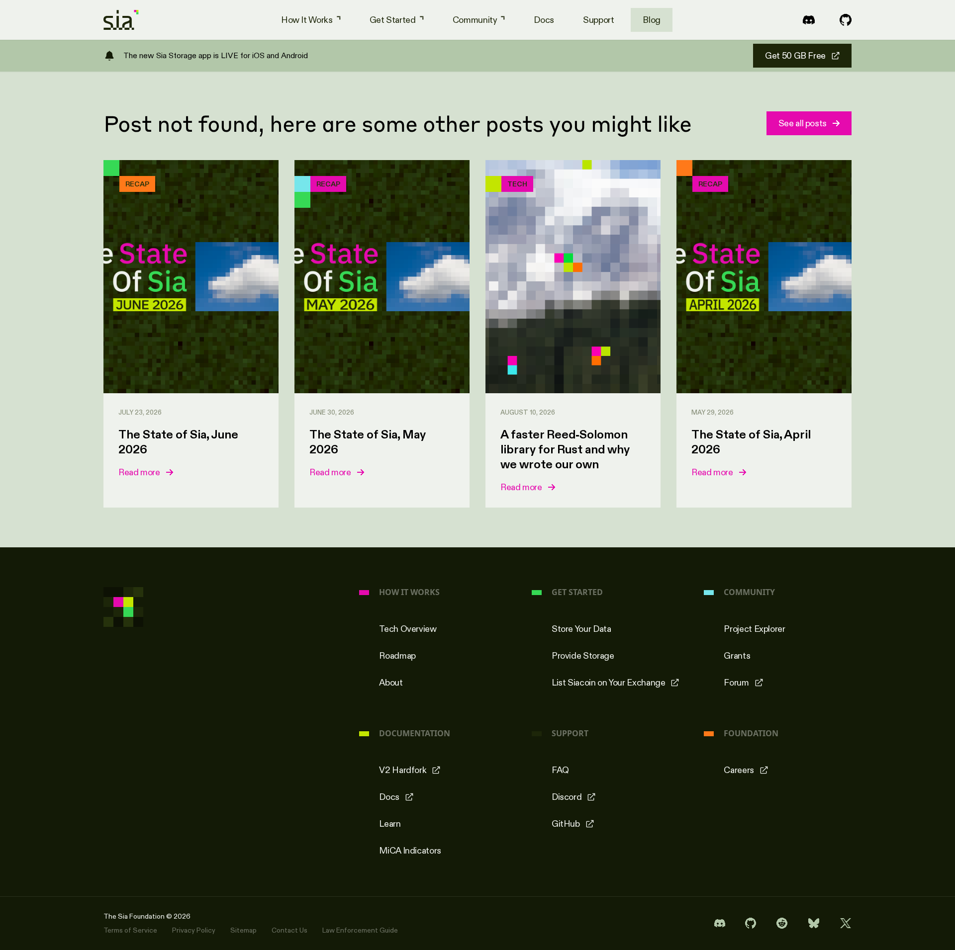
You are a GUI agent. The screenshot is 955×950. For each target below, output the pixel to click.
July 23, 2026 (140, 412)
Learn (389, 823)
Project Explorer (754, 628)
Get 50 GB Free (795, 55)
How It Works (307, 19)
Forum (736, 682)
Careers (739, 770)
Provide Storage (583, 655)
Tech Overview (407, 628)
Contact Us (289, 930)
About (390, 682)
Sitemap (243, 930)
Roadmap (397, 655)
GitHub (566, 823)
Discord (566, 796)
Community (475, 19)
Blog (652, 19)
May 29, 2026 (712, 412)
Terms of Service (130, 930)
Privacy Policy (193, 930)
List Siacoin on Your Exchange (609, 682)
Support (598, 19)
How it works (409, 592)
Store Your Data (581, 628)
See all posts (802, 123)
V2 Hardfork (402, 770)
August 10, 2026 (527, 412)
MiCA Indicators (410, 850)
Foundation (751, 733)
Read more (139, 472)
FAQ (560, 770)
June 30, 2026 (331, 412)
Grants (737, 655)
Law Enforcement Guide (360, 930)
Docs (544, 19)
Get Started (393, 19)
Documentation (414, 733)
